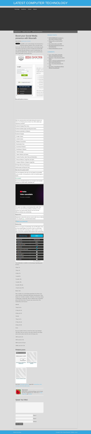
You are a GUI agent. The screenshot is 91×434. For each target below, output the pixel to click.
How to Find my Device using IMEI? (55, 43)
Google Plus (24, 394)
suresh (22, 41)
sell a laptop (51, 66)
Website (35, 421)
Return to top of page (17, 432)
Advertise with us (17, 31)
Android (29, 9)
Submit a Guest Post (27, 31)
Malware (35, 9)
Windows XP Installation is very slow (55, 48)
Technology (17, 9)
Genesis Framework (66, 432)
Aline (50, 63)
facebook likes (36, 384)
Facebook (30, 394)
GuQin (50, 60)
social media (22, 385)
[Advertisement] (45, 20)
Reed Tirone (51, 57)
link (23, 218)
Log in (76, 432)
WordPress (23, 9)
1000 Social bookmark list (37, 31)
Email (34, 418)
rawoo (50, 54)
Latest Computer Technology (41, 3)
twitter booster (27, 385)
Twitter (41, 392)
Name (34, 415)
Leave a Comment (27, 41)
